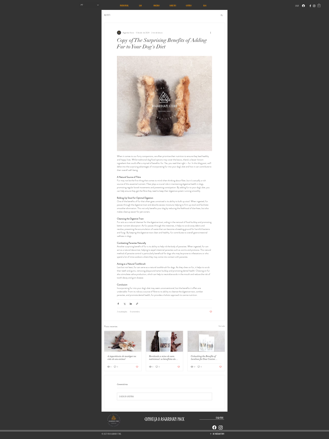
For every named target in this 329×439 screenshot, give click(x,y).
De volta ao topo (218, 434)
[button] (319, 5)
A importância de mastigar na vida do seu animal (121, 357)
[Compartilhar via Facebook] (118, 303)
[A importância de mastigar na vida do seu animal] (122, 341)
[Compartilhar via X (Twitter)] (124, 303)
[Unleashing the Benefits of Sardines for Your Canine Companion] (206, 341)
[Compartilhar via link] (137, 303)
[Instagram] (220, 427)
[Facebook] (214, 427)
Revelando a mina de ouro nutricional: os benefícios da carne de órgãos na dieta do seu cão (164, 357)
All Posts (107, 15)
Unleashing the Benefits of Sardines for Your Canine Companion (203, 357)
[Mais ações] (210, 32)
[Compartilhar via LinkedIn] (131, 303)
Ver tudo (221, 326)
